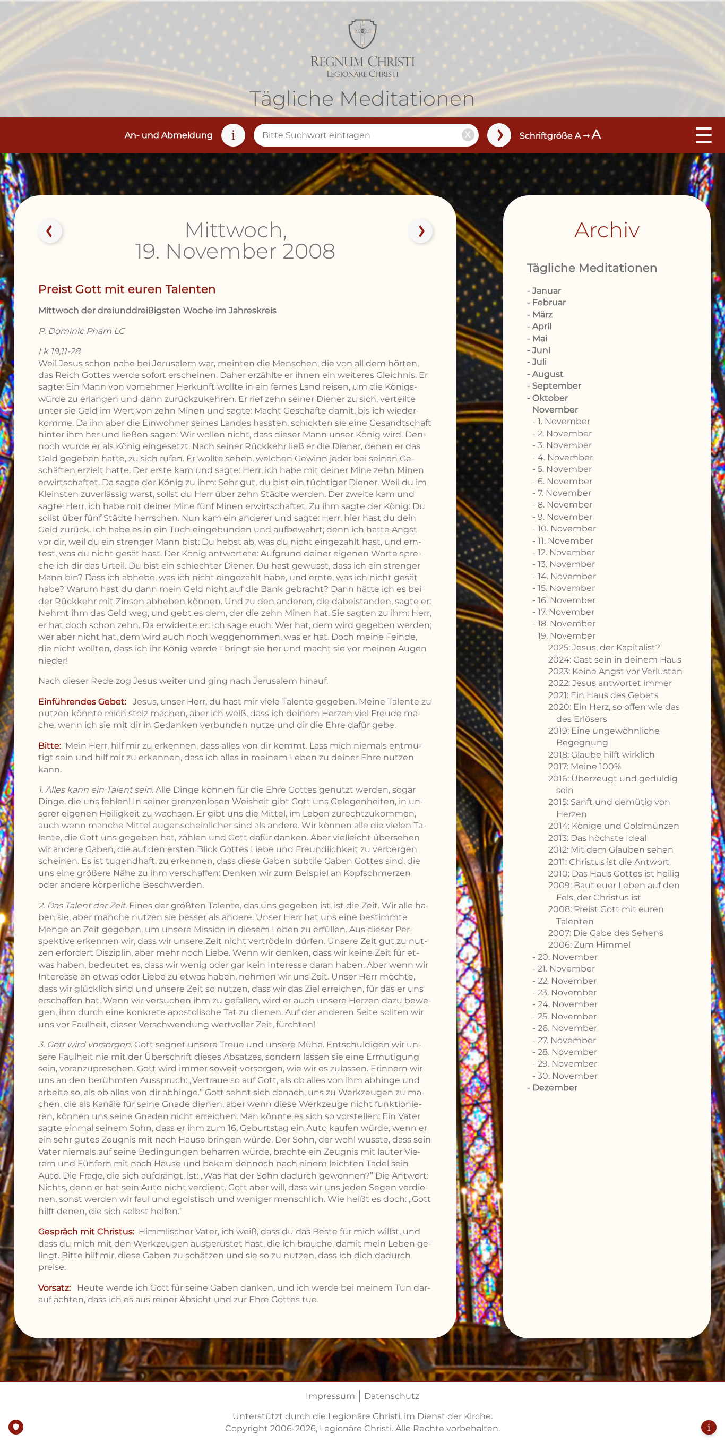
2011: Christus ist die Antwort (608, 862)
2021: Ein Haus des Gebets (603, 695)
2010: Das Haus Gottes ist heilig (614, 874)
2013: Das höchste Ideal (597, 838)
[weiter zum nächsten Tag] (421, 231)
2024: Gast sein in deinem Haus (614, 660)
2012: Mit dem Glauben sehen (611, 850)
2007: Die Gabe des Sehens (605, 933)
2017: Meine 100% (584, 766)
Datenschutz (391, 1396)
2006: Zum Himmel (589, 945)
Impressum (330, 1396)
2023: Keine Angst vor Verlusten (615, 671)
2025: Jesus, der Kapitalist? (604, 647)
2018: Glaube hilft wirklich (601, 755)
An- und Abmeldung (169, 135)
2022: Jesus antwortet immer (610, 683)
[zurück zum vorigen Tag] (50, 231)
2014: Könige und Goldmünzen (613, 826)
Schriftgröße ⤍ (560, 136)
